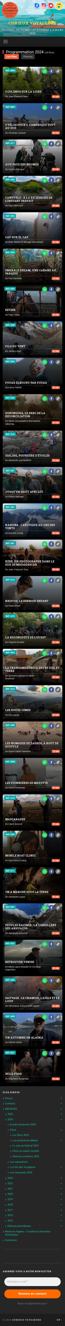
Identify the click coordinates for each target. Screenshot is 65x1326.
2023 (10, 1178)
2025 (10, 1114)
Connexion (11, 1240)
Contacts (10, 1103)
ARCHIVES (11, 1108)
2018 (10, 1204)
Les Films (11, 56)
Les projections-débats (25, 1140)
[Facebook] (37, 5)
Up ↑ (59, 1319)
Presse (9, 1098)
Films (13, 1129)
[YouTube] (51, 5)
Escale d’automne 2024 (23, 1124)
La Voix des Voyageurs (23, 1167)
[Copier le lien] (58, 71)
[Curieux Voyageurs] (10, 10)
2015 (10, 1220)
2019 (10, 1199)
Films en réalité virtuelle (25, 1151)
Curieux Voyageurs (32, 23)
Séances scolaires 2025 (25, 1156)
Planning (27, 56)
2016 (10, 1215)
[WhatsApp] (44, 71)
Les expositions (19, 1161)
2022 (10, 1183)
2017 (10, 1210)
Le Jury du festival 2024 (25, 1145)
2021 (10, 1188)
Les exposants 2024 (21, 1172)
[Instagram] (44, 5)
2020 (10, 1193)
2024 (10, 1119)
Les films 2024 (20, 1135)
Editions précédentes (19, 1226)
